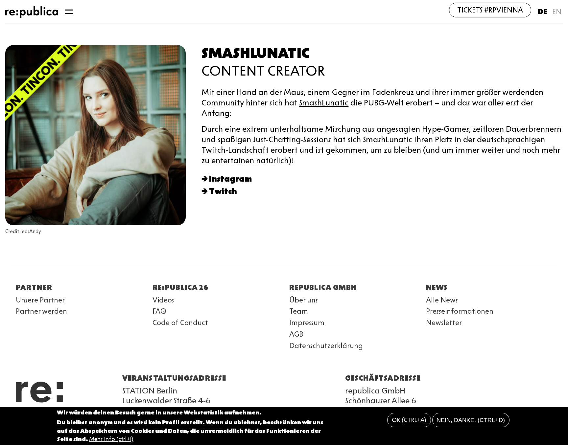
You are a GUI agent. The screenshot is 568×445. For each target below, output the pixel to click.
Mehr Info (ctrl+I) (111, 439)
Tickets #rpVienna (490, 10)
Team (298, 311)
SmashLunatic (323, 103)
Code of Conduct (180, 322)
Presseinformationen (459, 311)
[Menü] (69, 12)
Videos (163, 300)
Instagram (230, 179)
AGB (296, 334)
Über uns (303, 300)
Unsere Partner (40, 300)
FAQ (159, 311)
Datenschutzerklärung (326, 345)
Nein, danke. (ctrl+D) (471, 420)
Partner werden (41, 311)
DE (542, 11)
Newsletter (444, 322)
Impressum (306, 322)
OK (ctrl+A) (409, 420)
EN (556, 11)
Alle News (442, 300)
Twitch (223, 191)
